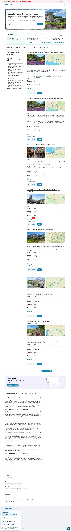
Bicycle (6, 481)
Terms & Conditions (23, 528)
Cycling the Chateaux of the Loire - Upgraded (14, 86)
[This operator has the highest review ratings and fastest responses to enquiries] (45, 175)
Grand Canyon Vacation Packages (11, 497)
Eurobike (35, 307)
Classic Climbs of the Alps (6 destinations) (13, 76)
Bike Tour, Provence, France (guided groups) (58, 42)
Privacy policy (17, 527)
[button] (46, 90)
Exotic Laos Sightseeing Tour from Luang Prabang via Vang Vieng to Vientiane (19, 499)
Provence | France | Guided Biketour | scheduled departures (15, 67)
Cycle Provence (29, 42)
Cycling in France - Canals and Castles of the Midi (45, 42)
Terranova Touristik (37, 84)
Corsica (6, 479)
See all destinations (37, 77)
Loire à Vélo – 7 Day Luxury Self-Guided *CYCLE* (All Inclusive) (15, 73)
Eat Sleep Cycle (36, 260)
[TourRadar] (8, 4)
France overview (9, 47)
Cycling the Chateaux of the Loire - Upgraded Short (14, 83)
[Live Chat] (68, 528)
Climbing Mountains (37, 215)
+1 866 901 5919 (64, 1)
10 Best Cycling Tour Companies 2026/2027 (13, 483)
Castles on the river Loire (13, 78)
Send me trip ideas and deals (9, 521)
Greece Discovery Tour (9, 501)
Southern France (8, 471)
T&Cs (14, 527)
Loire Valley (7, 473)
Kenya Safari (7, 494)
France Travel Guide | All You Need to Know (13, 486)
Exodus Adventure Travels (38, 175)
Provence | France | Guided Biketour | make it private (15, 89)
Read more (29, 40)
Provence (7, 475)
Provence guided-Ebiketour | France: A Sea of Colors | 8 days (15, 64)
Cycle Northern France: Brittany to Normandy (14, 70)
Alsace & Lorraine (8, 477)
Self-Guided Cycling (9, 468)
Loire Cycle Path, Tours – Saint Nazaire (15, 80)
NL (20, 522)
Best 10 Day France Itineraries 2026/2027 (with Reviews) (15, 488)
